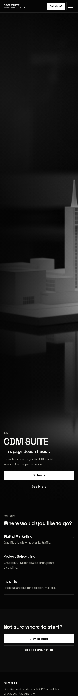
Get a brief (56, 6)
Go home (39, 475)
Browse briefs (39, 639)
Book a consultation (39, 650)
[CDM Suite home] (14, 6)
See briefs (39, 486)
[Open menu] (70, 6)
